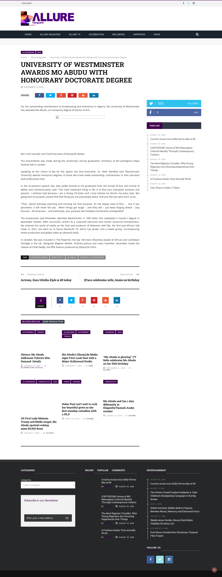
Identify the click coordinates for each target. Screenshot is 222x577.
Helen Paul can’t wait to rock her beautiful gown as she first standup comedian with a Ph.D (79, 409)
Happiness (139, 34)
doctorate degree (39, 257)
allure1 (107, 370)
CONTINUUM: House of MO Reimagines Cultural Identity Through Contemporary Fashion (66, 42)
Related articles (31, 321)
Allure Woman (69, 332)
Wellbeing (118, 34)
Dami (91, 366)
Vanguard (27, 3)
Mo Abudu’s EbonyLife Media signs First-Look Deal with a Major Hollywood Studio (80, 358)
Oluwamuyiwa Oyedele (32, 367)
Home (28, 34)
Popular (102, 470)
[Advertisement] (174, 71)
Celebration (96, 34)
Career (66, 382)
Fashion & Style (44, 382)
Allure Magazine (50, 34)
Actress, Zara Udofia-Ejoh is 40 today (46, 280)
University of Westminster (92, 257)
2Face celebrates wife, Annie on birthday (111, 280)
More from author (53, 321)
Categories (26, 479)
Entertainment (28, 332)
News (157, 34)
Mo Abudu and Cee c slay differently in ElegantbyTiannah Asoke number (118, 406)
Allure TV (74, 34)
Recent (89, 470)
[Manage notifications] (214, 569)
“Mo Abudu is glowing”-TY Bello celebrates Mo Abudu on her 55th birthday (119, 360)
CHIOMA (90, 419)
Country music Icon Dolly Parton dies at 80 (42, 39)
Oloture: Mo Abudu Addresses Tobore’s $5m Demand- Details (35, 358)
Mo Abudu (71, 257)
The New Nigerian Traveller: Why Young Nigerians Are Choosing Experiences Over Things (119, 516)
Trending (40, 332)
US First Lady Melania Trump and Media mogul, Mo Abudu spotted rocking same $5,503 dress (39, 423)
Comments (118, 470)
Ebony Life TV (57, 257)
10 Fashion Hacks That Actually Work (118, 532)
